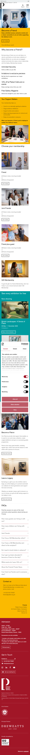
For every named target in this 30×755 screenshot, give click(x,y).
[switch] (26, 381)
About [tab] (24, 348)
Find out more (6, 453)
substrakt (26, 751)
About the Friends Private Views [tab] (12, 567)
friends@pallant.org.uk (9, 594)
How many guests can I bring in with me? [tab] (13, 520)
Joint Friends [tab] (6, 533)
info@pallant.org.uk (9, 663)
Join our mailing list (9, 672)
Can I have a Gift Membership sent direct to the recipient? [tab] (13, 544)
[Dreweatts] (15, 727)
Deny (15, 410)
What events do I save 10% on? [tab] (12, 562)
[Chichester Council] (15, 712)
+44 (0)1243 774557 (9, 661)
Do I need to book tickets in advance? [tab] (14, 550)
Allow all (15, 399)
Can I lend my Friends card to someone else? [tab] (14, 573)
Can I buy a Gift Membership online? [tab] (13, 538)
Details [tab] (15, 348)
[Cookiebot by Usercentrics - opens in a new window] (21, 344)
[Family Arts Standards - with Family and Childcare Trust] (15, 742)
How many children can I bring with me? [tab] (13, 527)
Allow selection (15, 404)
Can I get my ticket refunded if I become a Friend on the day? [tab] (12, 556)
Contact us (4, 658)
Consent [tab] (5, 348)
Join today (5, 41)
